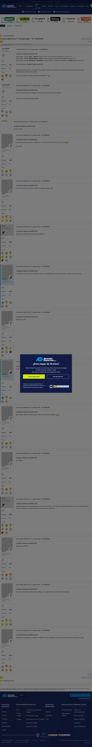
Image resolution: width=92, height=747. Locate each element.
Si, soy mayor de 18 (34, 376)
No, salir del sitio (58, 376)
